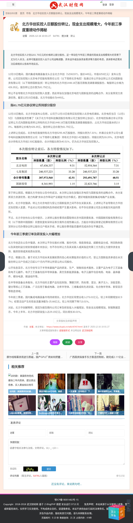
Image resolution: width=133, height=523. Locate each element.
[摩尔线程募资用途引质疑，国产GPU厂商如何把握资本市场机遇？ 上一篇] (2, 261)
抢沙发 (65, 35)
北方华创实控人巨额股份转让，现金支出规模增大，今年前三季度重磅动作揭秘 (72, 13)
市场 (28, 13)
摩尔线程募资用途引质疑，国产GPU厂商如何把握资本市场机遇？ (42, 357)
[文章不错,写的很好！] (29, 442)
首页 (22, 13)
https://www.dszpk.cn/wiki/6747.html (65, 326)
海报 (55, 342)
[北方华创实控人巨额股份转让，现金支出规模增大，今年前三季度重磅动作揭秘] (66, 166)
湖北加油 (122, 512)
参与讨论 (120, 475)
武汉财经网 (87, 330)
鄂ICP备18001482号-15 (66, 499)
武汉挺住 (117, 506)
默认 (73, 35)
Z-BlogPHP (49, 504)
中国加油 (118, 510)
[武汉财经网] (66, 5)
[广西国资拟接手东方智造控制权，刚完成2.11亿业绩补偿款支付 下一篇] (130, 261)
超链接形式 (64, 330)
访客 (25, 35)
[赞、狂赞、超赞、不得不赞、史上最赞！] (32, 442)
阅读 (67, 342)
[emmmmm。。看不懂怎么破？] (30, 442)
